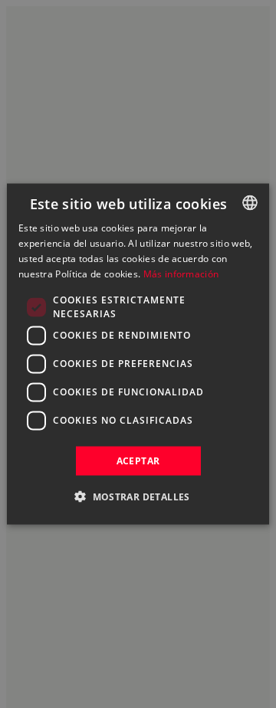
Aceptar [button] (138, 460)
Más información (181, 273)
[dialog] (138, 354)
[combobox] (250, 203)
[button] (138, 496)
